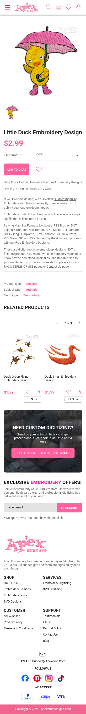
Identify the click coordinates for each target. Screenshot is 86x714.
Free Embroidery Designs (32, 242)
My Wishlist (12, 616)
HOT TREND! (12, 583)
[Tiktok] (60, 678)
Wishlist (68, 7)
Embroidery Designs (17, 589)
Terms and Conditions (18, 628)
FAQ (6, 266)
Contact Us (54, 266)
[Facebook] (25, 678)
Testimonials (51, 616)
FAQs (46, 622)
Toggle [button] (7, 7)
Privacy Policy (13, 622)
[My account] (58, 7)
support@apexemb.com (48, 661)
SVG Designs (13, 601)
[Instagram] (49, 678)
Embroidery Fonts (15, 595)
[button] (43, 61)
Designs (31, 283)
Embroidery (31, 295)
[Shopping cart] (78, 7)
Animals (31, 289)
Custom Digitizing (65, 199)
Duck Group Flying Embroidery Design (16, 378)
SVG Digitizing (52, 589)
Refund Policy (52, 628)
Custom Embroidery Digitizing (43, 453)
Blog (46, 640)
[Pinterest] (37, 678)
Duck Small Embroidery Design (60, 378)
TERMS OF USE (23, 266)
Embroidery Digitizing (57, 583)
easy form (67, 203)
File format (11, 155)
